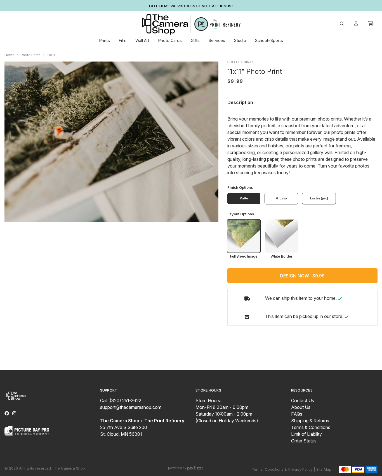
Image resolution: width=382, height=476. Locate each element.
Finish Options (240, 187)
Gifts (195, 40)
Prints (104, 40)
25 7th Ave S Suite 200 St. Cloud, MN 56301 (142, 427)
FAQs (296, 414)
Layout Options (240, 214)
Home (9, 55)
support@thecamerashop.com (130, 407)
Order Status (304, 441)
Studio (240, 40)
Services (217, 40)
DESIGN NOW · (296, 276)
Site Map (323, 469)
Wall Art (142, 40)
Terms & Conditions (310, 427)
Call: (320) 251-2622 (120, 400)
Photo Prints (31, 55)
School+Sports (269, 40)
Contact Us (302, 400)
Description (240, 102)
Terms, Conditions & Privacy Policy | (283, 469)
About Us (300, 407)
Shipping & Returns (310, 420)
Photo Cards (170, 40)
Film (122, 40)
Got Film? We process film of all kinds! (191, 6)
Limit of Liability (306, 434)
